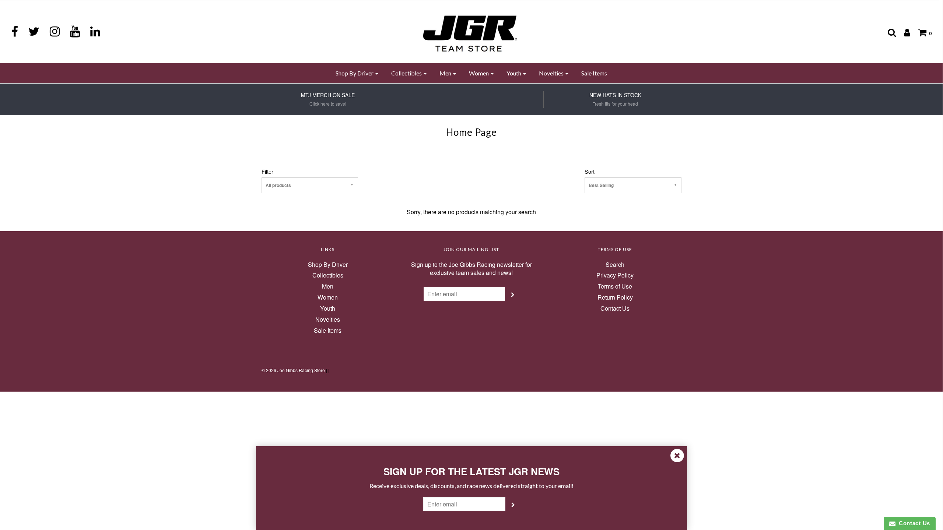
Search (615, 265)
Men (327, 286)
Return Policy (615, 297)
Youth (327, 308)
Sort (590, 171)
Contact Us (615, 308)
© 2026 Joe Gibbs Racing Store (293, 370)
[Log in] (903, 32)
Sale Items (594, 73)
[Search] (888, 32)
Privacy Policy (615, 275)
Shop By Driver (328, 265)
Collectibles (327, 275)
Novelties (327, 319)
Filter (267, 171)
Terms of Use (615, 286)
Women (328, 297)
